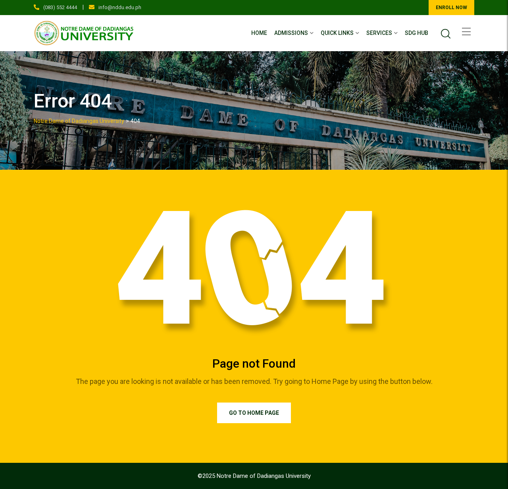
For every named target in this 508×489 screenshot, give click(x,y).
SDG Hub (416, 33)
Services (379, 33)
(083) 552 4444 (60, 7)
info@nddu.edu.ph (119, 7)
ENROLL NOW (451, 7)
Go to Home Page (254, 413)
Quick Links (337, 33)
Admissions (291, 33)
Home (259, 33)
